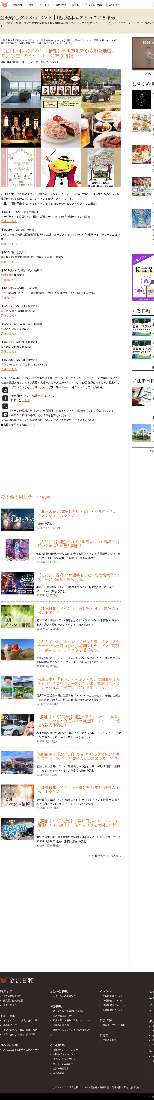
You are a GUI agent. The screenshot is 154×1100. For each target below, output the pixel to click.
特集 (31, 5)
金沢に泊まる (10, 1005)
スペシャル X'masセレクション (68, 1011)
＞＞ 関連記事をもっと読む (105, 855)
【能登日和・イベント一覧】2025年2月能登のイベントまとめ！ (78, 789)
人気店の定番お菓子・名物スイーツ (21, 1049)
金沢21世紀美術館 (12, 996)
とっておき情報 (94, 5)
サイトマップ (59, 1087)
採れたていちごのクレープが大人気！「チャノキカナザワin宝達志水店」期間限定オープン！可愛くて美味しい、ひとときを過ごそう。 (78, 646)
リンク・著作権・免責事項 (95, 1087)
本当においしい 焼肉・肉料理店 (19, 1034)
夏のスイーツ (10, 1025)
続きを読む (45, 523)
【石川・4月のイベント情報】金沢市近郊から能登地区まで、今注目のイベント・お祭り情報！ (58, 53)
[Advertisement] (61, 462)
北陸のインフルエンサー (65, 1049)
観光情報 (17, 5)
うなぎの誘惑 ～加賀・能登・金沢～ (21, 1029)
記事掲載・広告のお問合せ (125, 1087)
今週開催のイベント (113, 1000)
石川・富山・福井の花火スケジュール (72, 1020)
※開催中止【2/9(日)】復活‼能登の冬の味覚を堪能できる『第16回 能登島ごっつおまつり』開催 (78, 756)
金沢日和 (5, 40)
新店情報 (60, 5)
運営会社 (73, 1087)
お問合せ (114, 5)
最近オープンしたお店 (114, 1025)
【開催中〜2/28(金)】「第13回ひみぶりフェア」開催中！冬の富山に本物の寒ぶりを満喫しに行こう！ (78, 825)
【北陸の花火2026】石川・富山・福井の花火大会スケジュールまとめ (77, 513)
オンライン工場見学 (63, 1064)
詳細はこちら (9, 221)
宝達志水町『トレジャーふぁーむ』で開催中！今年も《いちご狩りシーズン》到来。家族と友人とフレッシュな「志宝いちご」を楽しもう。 (78, 683)
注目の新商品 (109, 1040)
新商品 (104, 1035)
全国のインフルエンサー (65, 1054)
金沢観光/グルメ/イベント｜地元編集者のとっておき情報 (41, 40)
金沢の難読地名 (61, 1068)
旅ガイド (6, 991)
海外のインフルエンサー (65, 1059)
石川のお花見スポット (64, 1015)
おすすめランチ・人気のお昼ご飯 (20, 1020)
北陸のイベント (81, 40)
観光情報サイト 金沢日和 (4, 4)
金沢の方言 (58, 1073)
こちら (26, 400)
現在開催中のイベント (114, 1005)
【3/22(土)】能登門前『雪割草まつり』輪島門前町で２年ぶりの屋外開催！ (78, 543)
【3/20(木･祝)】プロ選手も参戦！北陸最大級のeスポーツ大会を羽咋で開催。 (78, 577)
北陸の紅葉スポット (63, 1025)
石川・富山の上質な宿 (64, 996)
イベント (44, 5)
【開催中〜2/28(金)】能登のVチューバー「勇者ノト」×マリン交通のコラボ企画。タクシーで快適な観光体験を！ (78, 721)
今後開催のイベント (113, 1010)
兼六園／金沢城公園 (13, 1000)
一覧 (40, 395)
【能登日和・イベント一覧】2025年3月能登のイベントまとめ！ (78, 610)
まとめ (75, 5)
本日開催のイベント (113, 996)
